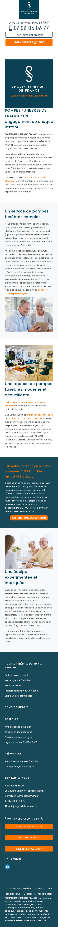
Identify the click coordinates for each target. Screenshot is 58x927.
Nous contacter (13, 685)
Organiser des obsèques (18, 732)
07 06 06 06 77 (31, 28)
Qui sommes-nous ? (16, 675)
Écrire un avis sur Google (18, 695)
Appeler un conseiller (29, 826)
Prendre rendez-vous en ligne (21, 690)
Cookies (28, 893)
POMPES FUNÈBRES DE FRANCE (29, 888)
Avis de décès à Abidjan (18, 726)
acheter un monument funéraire (25, 418)
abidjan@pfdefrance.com (23, 806)
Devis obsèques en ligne (18, 737)
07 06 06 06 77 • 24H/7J (30, 923)
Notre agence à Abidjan (18, 680)
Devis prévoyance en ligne (19, 766)
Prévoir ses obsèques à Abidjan (22, 761)
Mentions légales (43, 893)
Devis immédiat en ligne (29, 35)
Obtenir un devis (29, 837)
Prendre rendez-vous (29, 848)
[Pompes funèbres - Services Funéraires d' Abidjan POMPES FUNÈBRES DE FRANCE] (29, 9)
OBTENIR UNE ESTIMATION (29, 518)
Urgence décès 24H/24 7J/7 (21, 742)
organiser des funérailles (40, 414)
